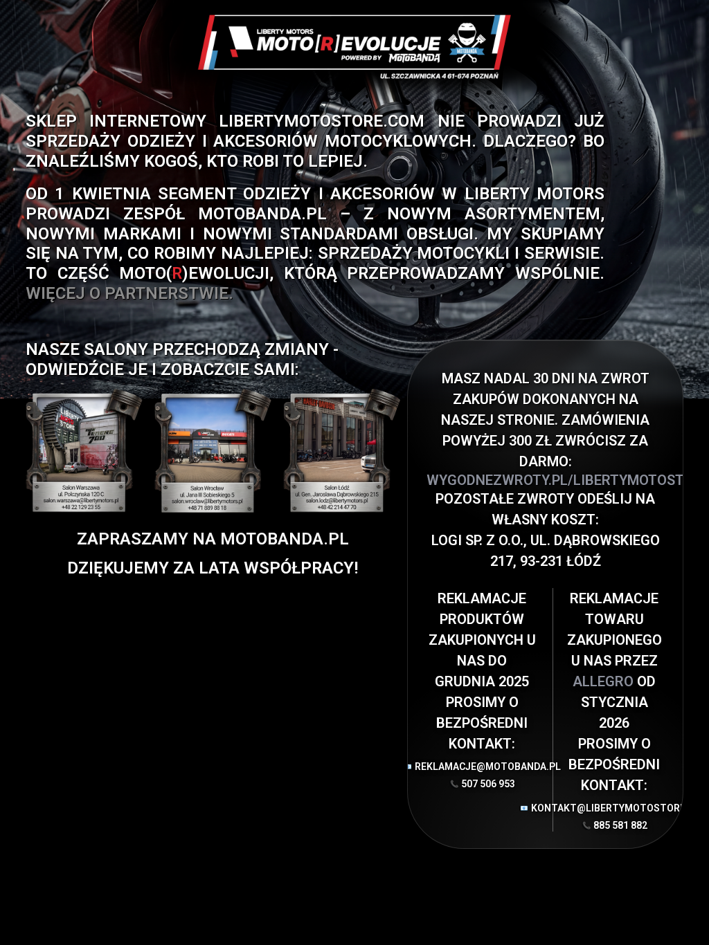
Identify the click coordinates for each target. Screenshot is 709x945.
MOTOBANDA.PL (262, 213)
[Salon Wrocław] (212, 451)
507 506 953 (488, 783)
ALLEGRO (605, 681)
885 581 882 (620, 825)
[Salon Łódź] (341, 451)
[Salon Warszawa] (84, 451)
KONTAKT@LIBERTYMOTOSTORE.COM (614, 808)
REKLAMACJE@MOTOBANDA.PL (482, 766)
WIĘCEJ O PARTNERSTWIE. (129, 293)
